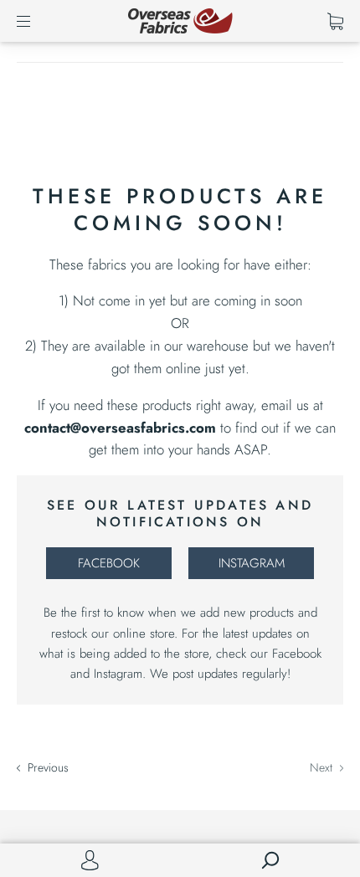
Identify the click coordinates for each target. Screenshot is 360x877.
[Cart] (335, 21)
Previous (46, 767)
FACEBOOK (109, 563)
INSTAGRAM (252, 563)
